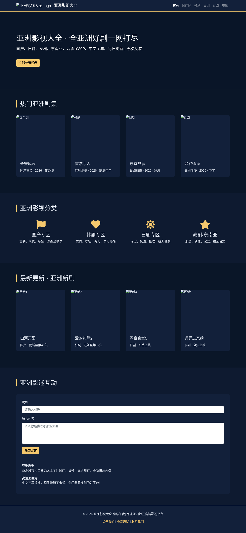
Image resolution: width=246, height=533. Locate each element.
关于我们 (108, 521)
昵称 (25, 402)
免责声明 (123, 521)
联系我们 (137, 521)
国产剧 (186, 5)
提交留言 (31, 450)
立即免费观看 (28, 63)
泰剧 (216, 5)
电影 (225, 5)
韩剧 (197, 5)
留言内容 (28, 418)
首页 (176, 5)
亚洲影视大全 (65, 5)
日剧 (207, 5)
